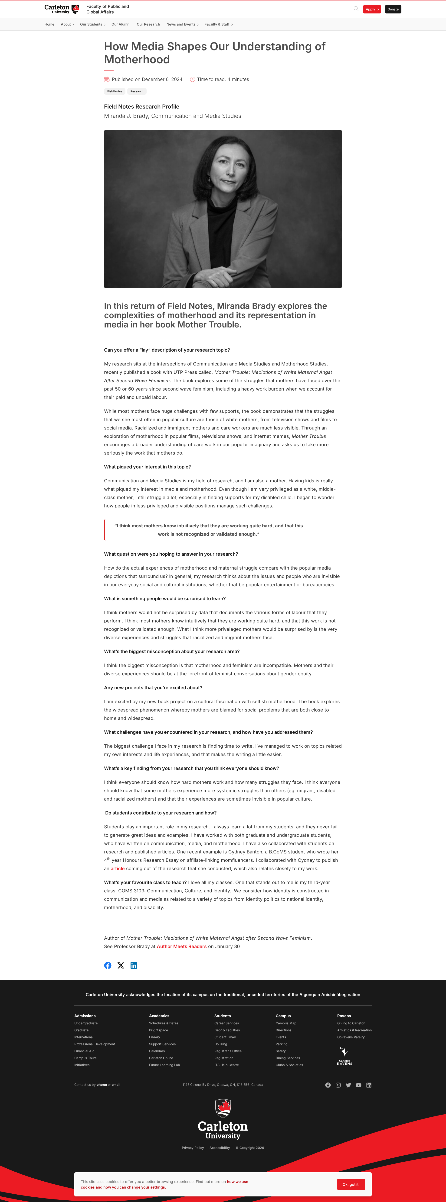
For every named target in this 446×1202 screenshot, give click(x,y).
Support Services (162, 1044)
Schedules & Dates (163, 1023)
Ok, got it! (351, 1184)
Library (154, 1037)
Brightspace (158, 1030)
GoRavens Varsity (351, 1037)
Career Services (226, 1023)
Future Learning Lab (164, 1065)
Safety (281, 1051)
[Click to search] (356, 9)
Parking (282, 1044)
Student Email (225, 1037)
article (118, 868)
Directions (284, 1030)
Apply (370, 9)
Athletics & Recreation (354, 1030)
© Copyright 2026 (250, 1148)
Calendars (157, 1051)
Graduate (81, 1030)
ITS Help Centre (226, 1065)
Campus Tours (85, 1058)
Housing (220, 1044)
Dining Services (288, 1058)
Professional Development (94, 1044)
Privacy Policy (193, 1148)
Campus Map (286, 1023)
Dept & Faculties (227, 1030)
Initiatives (82, 1065)
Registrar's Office (228, 1051)
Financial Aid (84, 1051)
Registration (223, 1058)
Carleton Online (161, 1058)
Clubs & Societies (289, 1065)
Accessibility (220, 1148)
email (116, 1085)
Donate (393, 9)
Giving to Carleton (351, 1023)
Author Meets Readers (182, 946)
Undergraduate (86, 1023)
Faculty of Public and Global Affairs (107, 9)
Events (281, 1037)
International (84, 1037)
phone (102, 1085)
